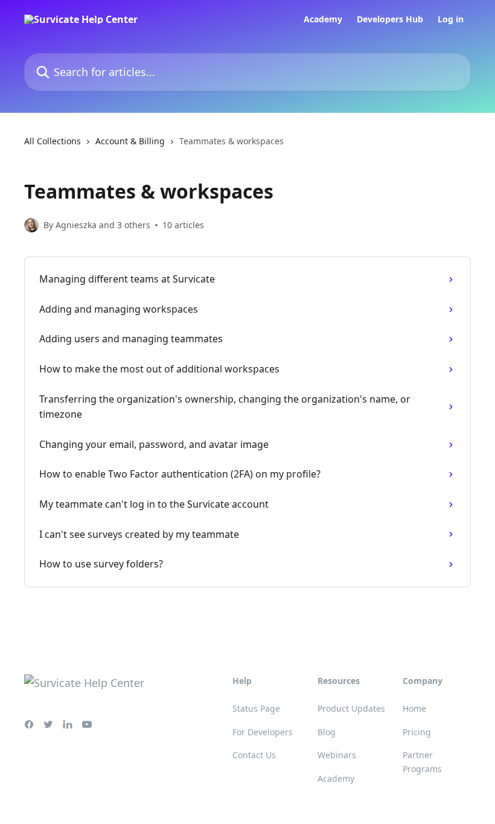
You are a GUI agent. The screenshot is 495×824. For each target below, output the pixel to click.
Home (414, 708)
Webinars (337, 755)
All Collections (52, 141)
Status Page (256, 708)
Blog (327, 732)
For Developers (262, 732)
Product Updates (351, 708)
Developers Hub (390, 19)
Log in (451, 19)
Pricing (417, 732)
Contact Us (254, 755)
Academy (323, 19)
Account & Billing (130, 141)
